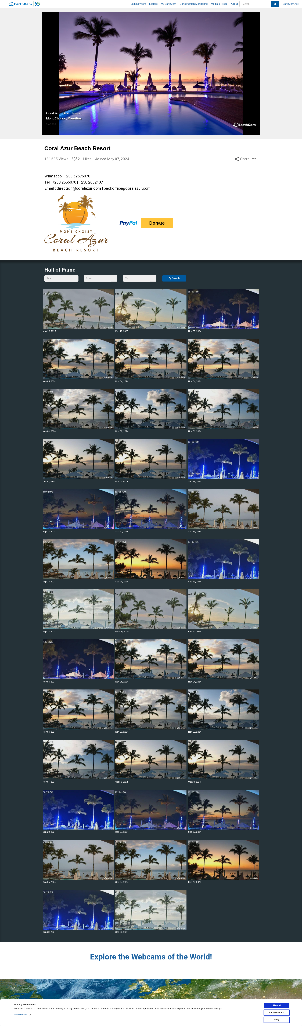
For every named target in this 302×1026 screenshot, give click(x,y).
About (234, 3)
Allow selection (276, 1012)
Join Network (138, 3)
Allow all (277, 1005)
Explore (153, 3)
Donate (157, 223)
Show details (20, 1014)
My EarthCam (168, 3)
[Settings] (248, 132)
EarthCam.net (291, 3)
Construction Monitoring (194, 3)
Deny (276, 1019)
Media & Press (219, 3)
